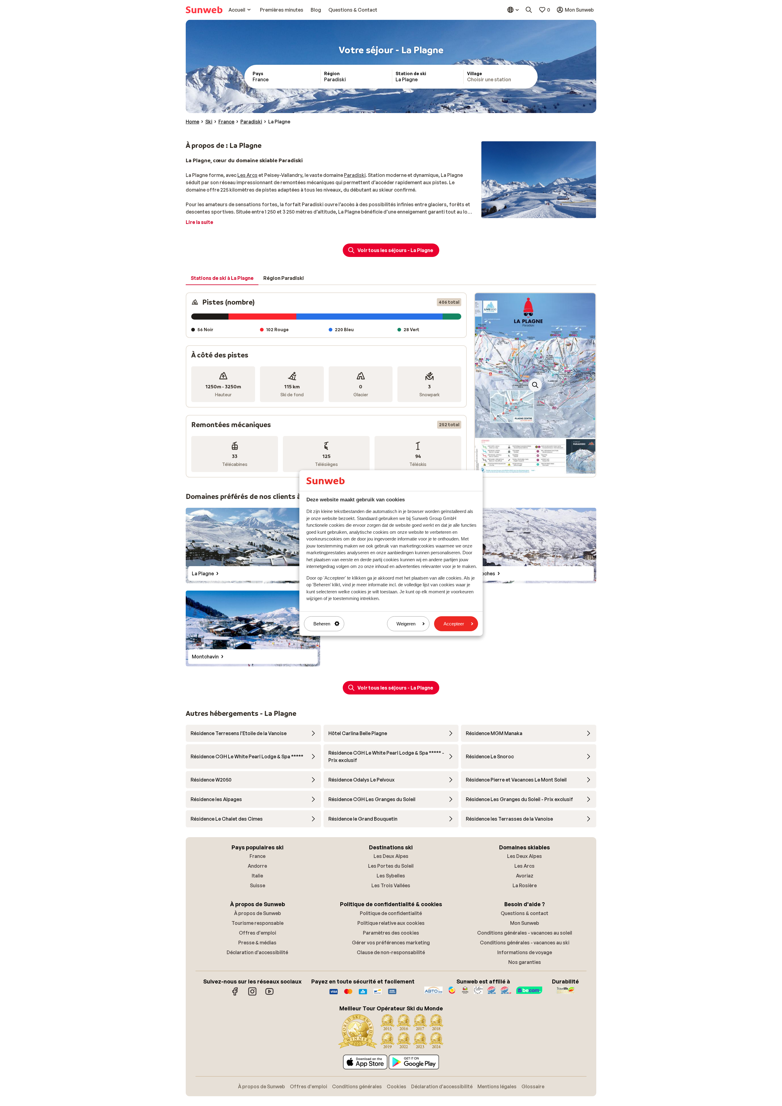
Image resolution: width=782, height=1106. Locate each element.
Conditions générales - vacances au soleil (524, 933)
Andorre (257, 866)
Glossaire (532, 1086)
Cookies (396, 1086)
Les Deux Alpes (391, 856)
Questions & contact (524, 913)
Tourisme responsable (257, 923)
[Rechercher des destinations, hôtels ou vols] (529, 10)
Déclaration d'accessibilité (257, 952)
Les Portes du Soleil (391, 866)
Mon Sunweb (524, 923)
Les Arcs (247, 175)
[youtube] (269, 994)
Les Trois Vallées (390, 885)
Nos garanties (524, 962)
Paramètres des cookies (391, 933)
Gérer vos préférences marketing (391, 942)
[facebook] (235, 994)
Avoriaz (524, 876)
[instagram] (252, 994)
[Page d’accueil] (204, 9)
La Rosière (525, 885)
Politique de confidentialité (391, 913)
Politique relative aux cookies (391, 923)
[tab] (222, 278)
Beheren (321, 623)
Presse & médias (257, 942)
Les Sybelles (391, 876)
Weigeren (405, 623)
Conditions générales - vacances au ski (524, 942)
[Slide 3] (540, 471)
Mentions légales (497, 1086)
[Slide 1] (530, 471)
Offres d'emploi (257, 933)
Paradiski (355, 175)
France (257, 856)
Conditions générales (357, 1086)
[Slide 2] (535, 471)
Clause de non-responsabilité (391, 952)
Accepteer (454, 623)
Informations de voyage (524, 952)
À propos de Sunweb (257, 913)
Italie (257, 876)
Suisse (257, 885)
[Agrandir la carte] (535, 385)
